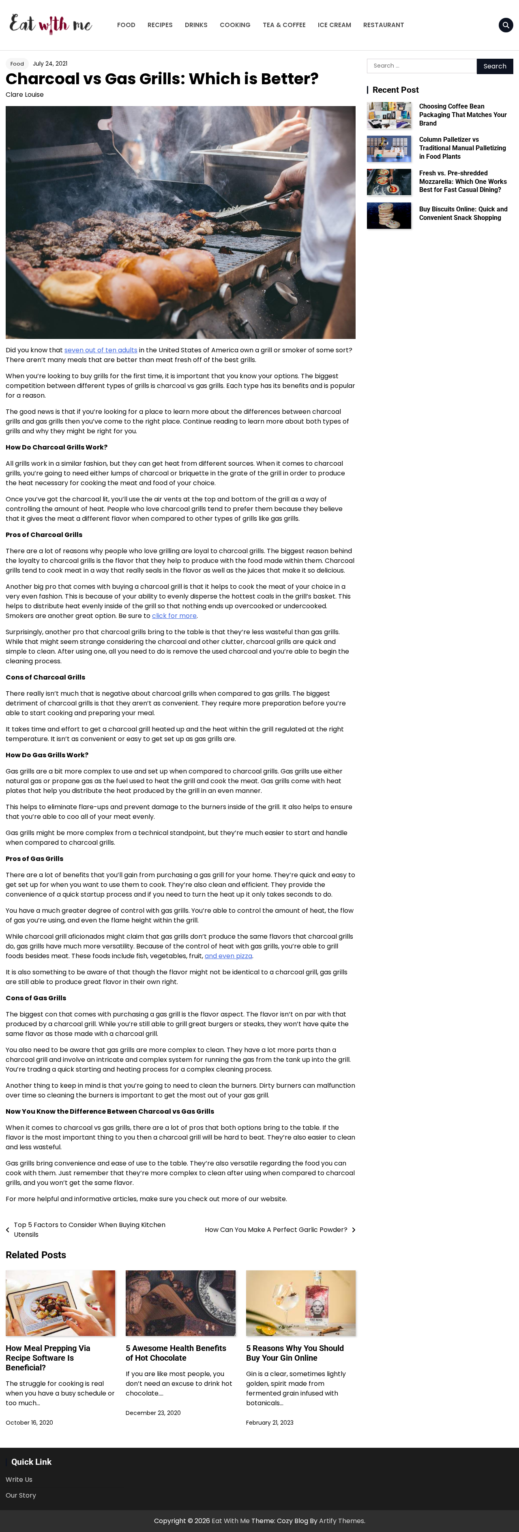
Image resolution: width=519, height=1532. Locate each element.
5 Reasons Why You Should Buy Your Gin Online (295, 1353)
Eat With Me (231, 1521)
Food (126, 25)
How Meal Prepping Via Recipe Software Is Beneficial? (48, 1357)
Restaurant (383, 25)
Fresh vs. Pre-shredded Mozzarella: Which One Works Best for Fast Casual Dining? (463, 181)
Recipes (160, 25)
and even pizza (228, 956)
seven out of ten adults (100, 350)
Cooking (235, 25)
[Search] (506, 25)
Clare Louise (25, 94)
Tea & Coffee (284, 25)
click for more (174, 615)
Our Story (21, 1495)
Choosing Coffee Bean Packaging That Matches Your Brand (463, 114)
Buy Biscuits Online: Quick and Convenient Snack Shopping (463, 213)
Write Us (19, 1479)
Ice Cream (334, 25)
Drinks (196, 25)
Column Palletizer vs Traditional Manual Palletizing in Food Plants (462, 148)
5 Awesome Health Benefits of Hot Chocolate (176, 1353)
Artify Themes (341, 1521)
